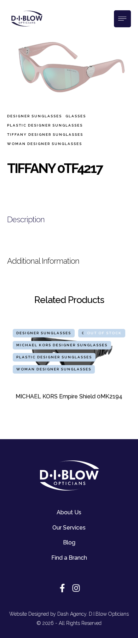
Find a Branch (69, 557)
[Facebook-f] (62, 588)
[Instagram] (76, 588)
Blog (69, 542)
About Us (69, 512)
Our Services (69, 527)
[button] (115, 629)
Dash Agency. (72, 614)
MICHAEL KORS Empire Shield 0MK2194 (69, 396)
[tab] (69, 220)
